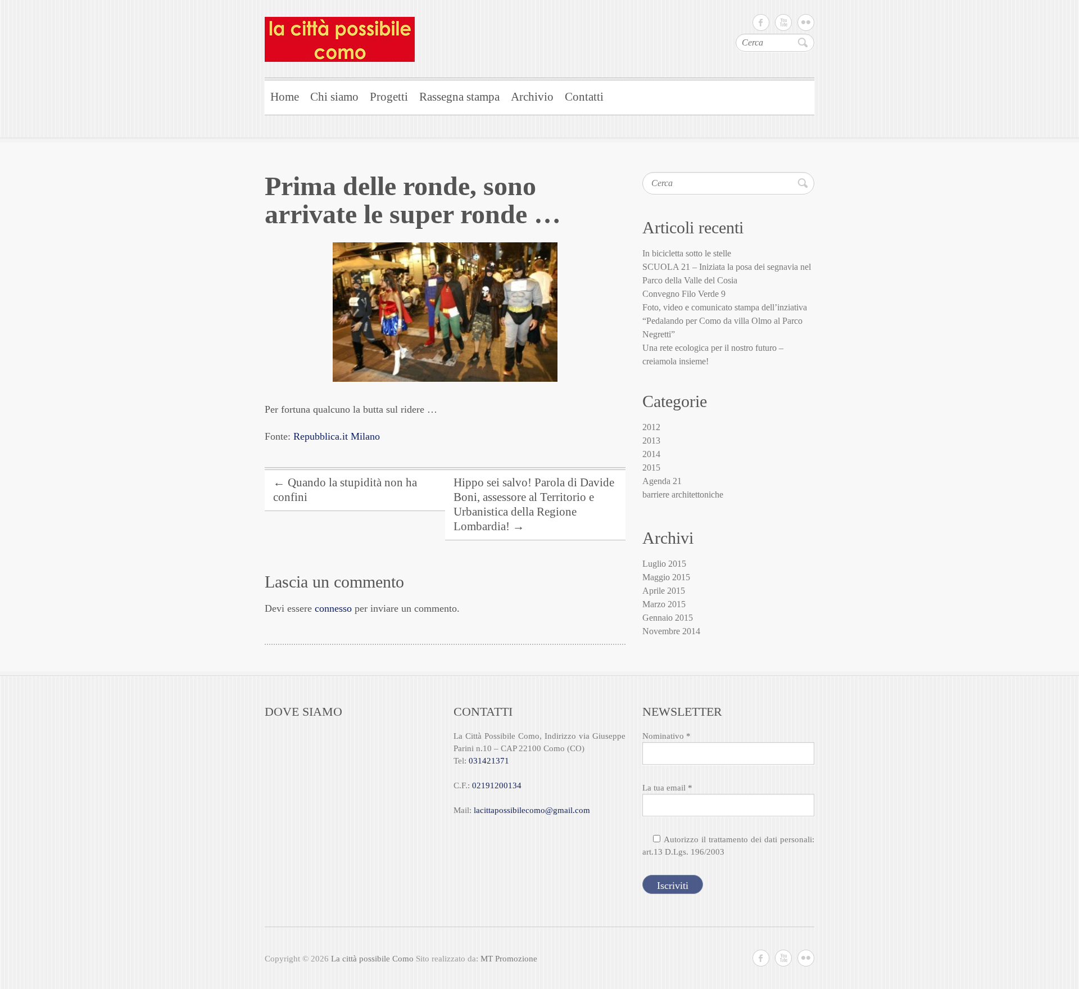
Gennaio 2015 (667, 617)
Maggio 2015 (666, 577)
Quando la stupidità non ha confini (345, 490)
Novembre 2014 (671, 631)
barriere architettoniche (682, 494)
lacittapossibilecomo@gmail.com (532, 810)
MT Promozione (508, 958)
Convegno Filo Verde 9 (684, 294)
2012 (651, 427)
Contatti (584, 96)
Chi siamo (334, 96)
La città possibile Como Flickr (805, 22)
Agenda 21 (662, 481)
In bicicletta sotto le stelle (686, 253)
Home (284, 96)
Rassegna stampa (459, 96)
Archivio (532, 96)
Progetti (389, 96)
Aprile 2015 (663, 590)
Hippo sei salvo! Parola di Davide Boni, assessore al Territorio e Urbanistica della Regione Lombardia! (534, 504)
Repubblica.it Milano (336, 436)
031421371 (489, 760)
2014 (651, 454)
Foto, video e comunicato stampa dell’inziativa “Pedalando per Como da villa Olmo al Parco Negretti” (724, 320)
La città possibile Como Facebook (760, 22)
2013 (651, 440)
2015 (651, 467)
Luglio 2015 (664, 563)
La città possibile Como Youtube (783, 22)
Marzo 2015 (664, 604)
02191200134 (497, 785)
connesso (333, 608)
